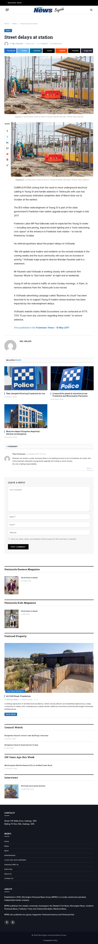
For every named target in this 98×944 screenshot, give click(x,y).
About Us (8, 874)
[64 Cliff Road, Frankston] (49, 668)
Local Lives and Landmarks (15, 860)
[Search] (91, 10)
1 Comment (43, 44)
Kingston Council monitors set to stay (21, 745)
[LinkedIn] (7, 142)
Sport (6, 851)
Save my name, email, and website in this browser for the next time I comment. (43, 539)
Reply (89, 468)
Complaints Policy (50, 940)
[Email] (7, 148)
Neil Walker (17, 44)
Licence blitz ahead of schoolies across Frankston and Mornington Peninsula (70, 394)
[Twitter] (7, 137)
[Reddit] (7, 154)
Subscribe (8, 869)
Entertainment (9, 855)
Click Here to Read (29, 577)
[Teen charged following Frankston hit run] (25, 378)
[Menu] (7, 10)
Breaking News (15, 3)
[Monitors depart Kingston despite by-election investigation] (25, 416)
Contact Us (8, 878)
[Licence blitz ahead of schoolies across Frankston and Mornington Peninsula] (72, 378)
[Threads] (7, 159)
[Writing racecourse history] (11, 791)
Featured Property (15, 691)
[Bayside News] (49, 10)
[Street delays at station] (49, 85)
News (8, 31)
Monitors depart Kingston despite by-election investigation (23, 432)
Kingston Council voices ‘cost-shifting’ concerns (26, 735)
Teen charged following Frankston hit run (25, 393)
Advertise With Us (11, 865)
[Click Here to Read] (11, 585)
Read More (11, 714)
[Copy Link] (7, 165)
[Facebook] (7, 131)
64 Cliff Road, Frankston (18, 696)
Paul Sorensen (19, 454)
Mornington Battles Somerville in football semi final (28, 765)
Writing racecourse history (33, 786)
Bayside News (12, 700)
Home (6, 841)
